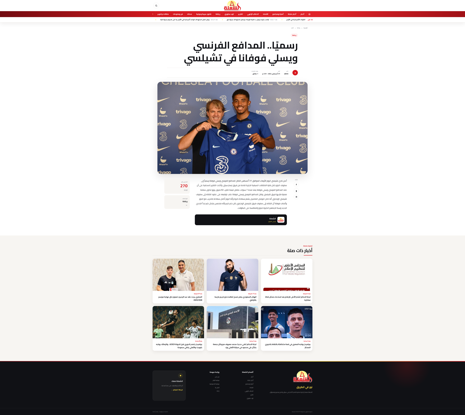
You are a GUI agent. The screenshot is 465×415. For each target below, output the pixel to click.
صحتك (189, 14)
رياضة (218, 14)
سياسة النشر (216, 380)
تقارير (240, 14)
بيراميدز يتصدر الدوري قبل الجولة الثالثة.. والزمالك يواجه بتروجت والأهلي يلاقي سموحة (179, 346)
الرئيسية (306, 28)
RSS (218, 391)
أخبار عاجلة (292, 14)
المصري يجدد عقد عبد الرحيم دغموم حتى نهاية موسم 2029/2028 (180, 298)
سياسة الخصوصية (214, 384)
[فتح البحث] (156, 5)
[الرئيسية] (309, 14)
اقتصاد (265, 14)
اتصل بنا (217, 387)
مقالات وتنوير (163, 14)
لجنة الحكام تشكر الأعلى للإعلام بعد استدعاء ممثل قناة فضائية (287, 298)
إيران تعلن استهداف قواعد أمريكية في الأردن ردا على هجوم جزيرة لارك (212, 19)
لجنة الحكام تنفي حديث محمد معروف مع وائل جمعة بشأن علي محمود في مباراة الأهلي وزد (234, 346)
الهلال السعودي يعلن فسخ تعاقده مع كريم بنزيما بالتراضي (235, 298)
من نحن (217, 376)
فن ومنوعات (178, 14)
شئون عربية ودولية (203, 14)
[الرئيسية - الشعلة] (232, 5)
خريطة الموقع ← (177, 390)
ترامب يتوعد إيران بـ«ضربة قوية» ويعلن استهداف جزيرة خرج (275, 19)
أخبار (302, 14)
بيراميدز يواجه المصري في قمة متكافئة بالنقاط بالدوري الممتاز (287, 346)
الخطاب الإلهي (253, 14)
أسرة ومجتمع (278, 14)
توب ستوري (229, 14)
